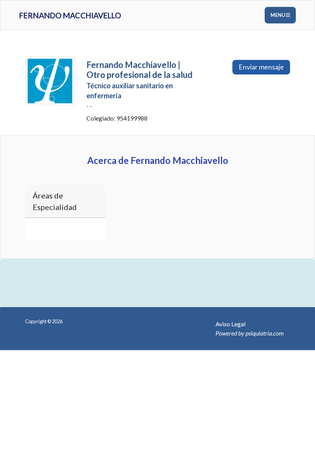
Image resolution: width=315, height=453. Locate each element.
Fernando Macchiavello (70, 15)
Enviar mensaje (261, 67)
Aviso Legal (230, 323)
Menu (278, 15)
